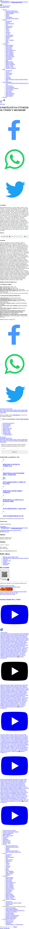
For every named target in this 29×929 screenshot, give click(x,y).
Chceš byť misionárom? (8, 833)
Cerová (7, 31)
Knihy (7, 60)
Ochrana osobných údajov (6, 586)
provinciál (11, 411)
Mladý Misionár (9, 894)
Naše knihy (8, 892)
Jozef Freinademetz (10, 87)
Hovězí (7, 38)
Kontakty (5, 97)
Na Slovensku (9, 21)
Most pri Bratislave (10, 23)
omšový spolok (16, 410)
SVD (11, 408)
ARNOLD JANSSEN (11, 908)
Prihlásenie (2, 585)
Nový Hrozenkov (9, 35)
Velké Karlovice (9, 36)
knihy (26, 410)
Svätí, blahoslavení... (7, 82)
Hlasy (1, 411)
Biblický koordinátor (10, 64)
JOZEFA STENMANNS (11, 916)
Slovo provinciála (7, 424)
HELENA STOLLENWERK (12, 915)
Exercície (7, 408)
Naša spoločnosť (9, 410)
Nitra (7, 24)
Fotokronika (8, 78)
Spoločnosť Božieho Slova (12, 10)
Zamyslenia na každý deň (8, 423)
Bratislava (8, 22)
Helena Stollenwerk (10, 93)
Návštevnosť (6, 564)
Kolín (7, 41)
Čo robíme (5, 44)
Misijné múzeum (9, 51)
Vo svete (7, 71)
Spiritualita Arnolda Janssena (12, 18)
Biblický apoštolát (10, 63)
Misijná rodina (9, 49)
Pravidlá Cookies (16, 586)
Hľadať (15, 927)
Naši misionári (9, 70)
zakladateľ (15, 411)
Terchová (8, 30)
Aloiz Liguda (9, 90)
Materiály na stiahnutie (11, 68)
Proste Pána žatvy (7, 425)
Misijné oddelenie (7, 834)
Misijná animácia (9, 45)
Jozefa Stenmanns (10, 94)
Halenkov (8, 37)
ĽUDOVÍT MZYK (10, 914)
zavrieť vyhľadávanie (5, 928)
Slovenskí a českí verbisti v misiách (11, 831)
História (7, 16)
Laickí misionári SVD (10, 50)
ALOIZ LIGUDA (10, 913)
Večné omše (2, 410)
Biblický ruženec (6, 429)
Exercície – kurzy (9, 66)
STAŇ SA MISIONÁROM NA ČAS (13, 516)
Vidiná (7, 28)
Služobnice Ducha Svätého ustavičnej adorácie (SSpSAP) (16, 558)
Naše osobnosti (9, 73)
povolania (22, 410)
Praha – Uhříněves (10, 40)
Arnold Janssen (9, 85)
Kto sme (5, 9)
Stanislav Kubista (9, 89)
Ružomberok (8, 27)
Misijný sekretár (9, 46)
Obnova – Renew (10, 65)
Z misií (7, 75)
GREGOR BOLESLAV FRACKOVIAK (15, 910)
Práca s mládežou (9, 52)
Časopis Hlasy (9, 59)
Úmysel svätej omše (7, 428)
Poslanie (7, 14)
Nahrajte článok (6, 563)
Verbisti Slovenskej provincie (12, 12)
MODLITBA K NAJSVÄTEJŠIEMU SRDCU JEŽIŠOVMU (13, 473)
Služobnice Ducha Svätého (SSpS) (10, 557)
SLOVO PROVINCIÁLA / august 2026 (14, 508)
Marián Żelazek (9, 96)
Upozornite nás (16, 415)
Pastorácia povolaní (10, 56)
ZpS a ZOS (5, 559)
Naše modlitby (9, 17)
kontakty (5, 411)
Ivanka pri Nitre (9, 26)
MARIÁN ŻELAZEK (11, 918)
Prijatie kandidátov (10, 13)
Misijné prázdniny (10, 55)
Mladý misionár (9, 61)
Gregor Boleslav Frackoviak (12, 88)
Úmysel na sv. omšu (10, 594)
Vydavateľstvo (9, 57)
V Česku (8, 33)
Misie (4, 69)
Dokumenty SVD (7, 560)
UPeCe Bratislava (10, 54)
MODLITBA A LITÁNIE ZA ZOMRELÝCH (11, 465)
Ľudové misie (9, 47)
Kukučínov (8, 32)
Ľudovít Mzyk (9, 92)
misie (19, 411)
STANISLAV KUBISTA (11, 911)
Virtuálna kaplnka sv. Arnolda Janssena (7, 434)
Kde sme (5, 19)
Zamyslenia (2, 104)
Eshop (1, 100)
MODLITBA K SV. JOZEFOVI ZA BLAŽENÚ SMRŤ (13, 500)
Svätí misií (8, 77)
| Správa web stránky (9, 585)
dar (7, 411)
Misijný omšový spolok (8, 835)
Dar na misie (8, 74)
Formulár (5, 562)
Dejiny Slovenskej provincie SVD (13, 852)
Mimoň (7, 42)
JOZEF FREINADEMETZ (12, 909)
